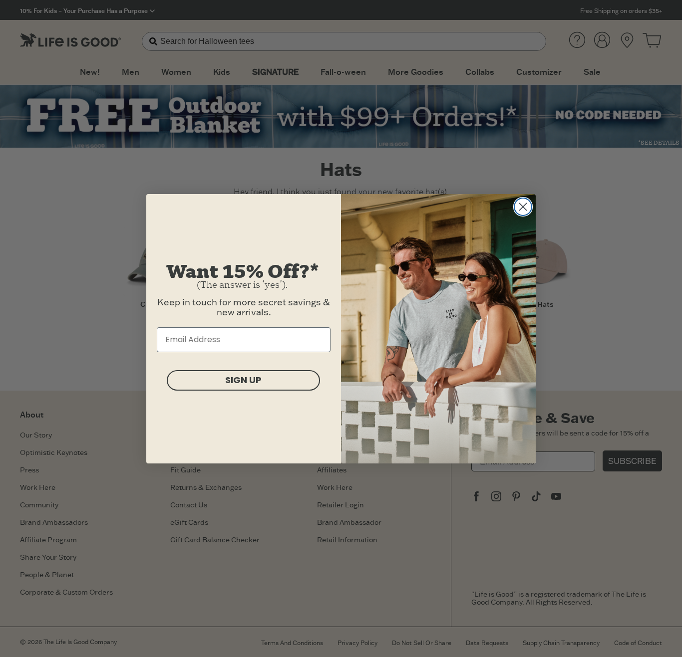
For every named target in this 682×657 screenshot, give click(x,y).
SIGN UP (243, 380)
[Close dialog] (523, 207)
